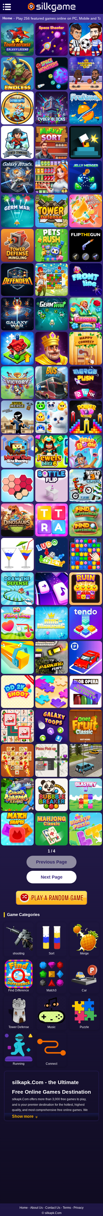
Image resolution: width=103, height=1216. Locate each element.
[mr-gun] (85, 142)
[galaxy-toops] (51, 726)
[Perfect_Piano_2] (51, 588)
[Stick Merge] (17, 416)
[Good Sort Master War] (51, 176)
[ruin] (85, 588)
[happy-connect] (85, 348)
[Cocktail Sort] (17, 554)
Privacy (79, 1207)
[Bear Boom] (85, 451)
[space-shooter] (51, 39)
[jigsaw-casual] (51, 691)
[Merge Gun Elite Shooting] (17, 451)
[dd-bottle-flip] (51, 485)
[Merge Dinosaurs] (17, 519)
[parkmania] (85, 657)
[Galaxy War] (17, 313)
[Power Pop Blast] (85, 416)
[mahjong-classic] (51, 829)
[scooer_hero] (85, 39)
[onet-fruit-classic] (85, 726)
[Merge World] (17, 348)
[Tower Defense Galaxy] (17, 39)
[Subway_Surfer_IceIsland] (17, 794)
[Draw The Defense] (17, 588)
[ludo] (51, 554)
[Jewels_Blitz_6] (51, 451)
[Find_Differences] (85, 519)
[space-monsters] (51, 73)
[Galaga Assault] (17, 210)
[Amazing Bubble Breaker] (51, 794)
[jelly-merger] (85, 176)
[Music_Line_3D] (17, 657)
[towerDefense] (17, 142)
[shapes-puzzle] (17, 485)
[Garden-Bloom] (85, 313)
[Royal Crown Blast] (51, 348)
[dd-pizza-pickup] (51, 760)
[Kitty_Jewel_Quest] (51, 416)
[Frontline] (85, 279)
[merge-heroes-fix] (17, 382)
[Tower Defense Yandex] (51, 210)
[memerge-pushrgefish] (85, 382)
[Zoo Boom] (51, 279)
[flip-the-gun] (85, 245)
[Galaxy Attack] (17, 176)
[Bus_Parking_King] (51, 382)
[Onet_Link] (17, 760)
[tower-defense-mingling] (17, 245)
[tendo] (85, 622)
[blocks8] (85, 829)
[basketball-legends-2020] (85, 73)
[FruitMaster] (85, 210)
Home (7, 18)
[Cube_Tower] (51, 107)
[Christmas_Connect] (17, 726)
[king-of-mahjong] (51, 622)
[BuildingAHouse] (85, 554)
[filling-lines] (17, 622)
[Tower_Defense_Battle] (17, 107)
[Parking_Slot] (85, 760)
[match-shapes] (17, 829)
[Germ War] (51, 313)
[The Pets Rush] (51, 245)
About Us (36, 1207)
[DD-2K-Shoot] (17, 691)
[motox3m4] (85, 485)
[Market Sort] (51, 142)
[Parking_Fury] (51, 657)
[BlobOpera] (85, 691)
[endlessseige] (17, 73)
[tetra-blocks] (51, 519)
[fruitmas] (85, 107)
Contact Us (52, 1207)
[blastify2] (85, 794)
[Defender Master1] (17, 279)
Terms (67, 1207)
